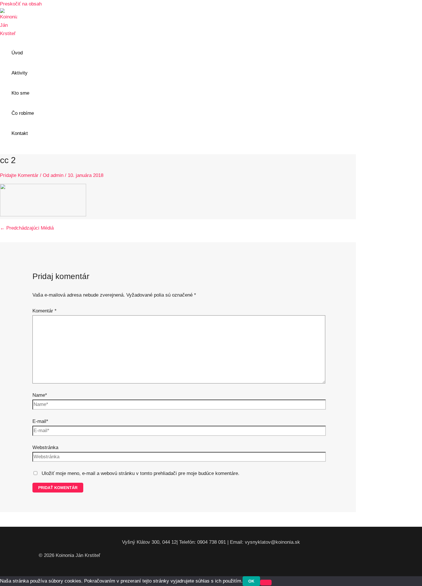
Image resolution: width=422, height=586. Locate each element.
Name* (39, 395)
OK (251, 581)
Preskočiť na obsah (21, 4)
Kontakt (19, 133)
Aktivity (19, 73)
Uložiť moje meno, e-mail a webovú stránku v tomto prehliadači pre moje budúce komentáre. (140, 473)
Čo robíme (22, 113)
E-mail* (40, 421)
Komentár (44, 311)
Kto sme (20, 93)
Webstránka (45, 447)
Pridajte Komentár (19, 175)
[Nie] (266, 582)
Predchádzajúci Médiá (27, 228)
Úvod (17, 53)
